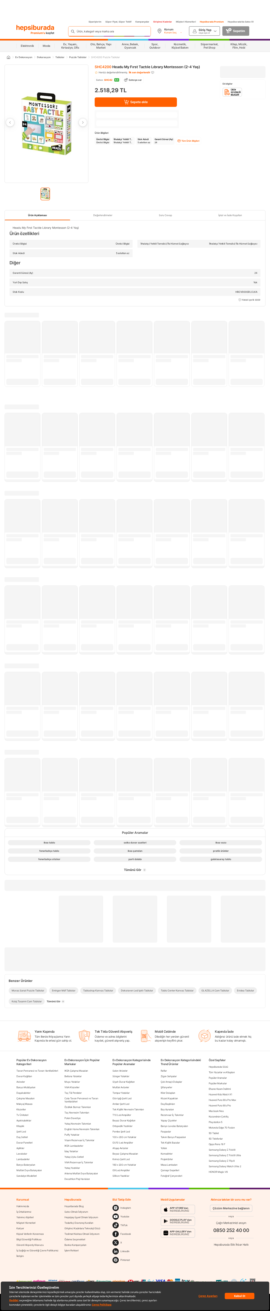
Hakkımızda (22, 1206)
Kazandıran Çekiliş (218, 1116)
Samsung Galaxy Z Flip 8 (222, 1160)
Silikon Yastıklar (120, 1175)
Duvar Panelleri (24, 1142)
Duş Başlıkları (168, 1103)
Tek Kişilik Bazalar (170, 1142)
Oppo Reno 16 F (217, 1144)
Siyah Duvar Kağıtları (123, 1081)
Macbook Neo (216, 1111)
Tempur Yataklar (121, 1092)
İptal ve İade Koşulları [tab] (230, 215)
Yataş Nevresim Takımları (77, 1123)
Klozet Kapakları (169, 1098)
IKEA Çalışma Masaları (76, 1070)
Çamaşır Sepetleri (170, 1170)
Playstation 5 (215, 1122)
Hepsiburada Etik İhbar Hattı (231, 1244)
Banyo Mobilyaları (25, 1087)
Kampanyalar (142, 21)
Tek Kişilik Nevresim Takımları (128, 1109)
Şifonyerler (166, 1087)
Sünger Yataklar (120, 1076)
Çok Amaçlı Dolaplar (171, 1081)
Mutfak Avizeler (120, 1087)
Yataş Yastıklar (72, 1167)
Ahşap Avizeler (120, 1148)
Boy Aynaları (167, 1109)
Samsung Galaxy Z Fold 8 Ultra (225, 1155)
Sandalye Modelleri (26, 1175)
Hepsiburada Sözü (218, 1066)
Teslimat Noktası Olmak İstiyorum (81, 1233)
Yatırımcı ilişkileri (25, 1217)
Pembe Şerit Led (121, 1131)
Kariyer (20, 1228)
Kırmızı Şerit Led (120, 1159)
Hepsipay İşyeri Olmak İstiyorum (81, 1217)
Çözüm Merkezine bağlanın (231, 1208)
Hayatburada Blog (73, 1206)
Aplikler (20, 1148)
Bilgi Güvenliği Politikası (28, 1239)
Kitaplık (20, 1126)
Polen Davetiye (72, 1118)
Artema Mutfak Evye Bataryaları (81, 1173)
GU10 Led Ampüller (122, 1142)
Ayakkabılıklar (23, 1120)
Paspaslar (166, 1131)
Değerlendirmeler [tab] (102, 215)
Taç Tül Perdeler (72, 1092)
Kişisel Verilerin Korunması (30, 1233)
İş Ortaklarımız (23, 1211)
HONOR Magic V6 (218, 1171)
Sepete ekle (139, 102)
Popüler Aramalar (218, 1077)
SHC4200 (103, 67)
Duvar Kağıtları (24, 1076)
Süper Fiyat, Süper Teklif (118, 21)
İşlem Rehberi (71, 1250)
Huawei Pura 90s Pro (220, 1105)
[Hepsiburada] (35, 28)
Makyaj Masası (24, 1103)
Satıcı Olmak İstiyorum (76, 1211)
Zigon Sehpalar (169, 1076)
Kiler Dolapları (168, 1092)
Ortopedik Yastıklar (122, 1126)
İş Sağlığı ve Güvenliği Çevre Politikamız (37, 1250)
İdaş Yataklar (71, 1151)
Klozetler (21, 1109)
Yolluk (164, 1148)
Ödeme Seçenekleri (74, 1239)
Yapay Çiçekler (169, 1120)
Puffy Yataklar (71, 1134)
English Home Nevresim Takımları (81, 1129)
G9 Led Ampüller (121, 1170)
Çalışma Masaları (25, 1098)
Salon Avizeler (119, 1070)
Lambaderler (23, 1159)
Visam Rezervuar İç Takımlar (79, 1140)
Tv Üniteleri (22, 1114)
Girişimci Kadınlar (162, 21)
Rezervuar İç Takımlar (172, 1114)
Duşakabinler (23, 1092)
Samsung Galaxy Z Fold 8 (222, 1149)
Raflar (164, 1070)
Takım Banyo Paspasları (173, 1137)
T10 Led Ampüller (121, 1114)
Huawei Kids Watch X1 (220, 1094)
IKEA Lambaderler (73, 1145)
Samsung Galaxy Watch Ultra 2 (225, 1166)
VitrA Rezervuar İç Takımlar (78, 1162)
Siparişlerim (95, 21)
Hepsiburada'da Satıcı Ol (241, 21)
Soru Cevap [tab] (165, 215)
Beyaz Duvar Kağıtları (123, 1120)
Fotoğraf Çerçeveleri (171, 1175)
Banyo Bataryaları (25, 1164)
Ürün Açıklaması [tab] (37, 215)
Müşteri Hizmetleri (186, 21)
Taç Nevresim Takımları (76, 1112)
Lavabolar (21, 1153)
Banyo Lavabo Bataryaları (174, 1126)
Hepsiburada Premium (212, 21)
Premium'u (38, 33)
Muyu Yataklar (72, 1081)
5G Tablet (214, 1133)
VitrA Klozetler (71, 1087)
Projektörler (167, 1159)
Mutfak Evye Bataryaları (29, 1170)
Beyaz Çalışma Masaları (125, 1153)
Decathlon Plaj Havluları (77, 1178)
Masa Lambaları (169, 1164)
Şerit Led (21, 1131)
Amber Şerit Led (120, 1103)
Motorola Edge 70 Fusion (222, 1127)
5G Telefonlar (216, 1138)
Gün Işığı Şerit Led (121, 1098)
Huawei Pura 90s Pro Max (222, 1099)
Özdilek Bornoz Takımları (77, 1107)
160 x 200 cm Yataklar (124, 1164)
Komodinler (167, 1153)
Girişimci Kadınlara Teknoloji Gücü (82, 1228)
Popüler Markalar (218, 1083)
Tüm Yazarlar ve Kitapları (222, 1072)
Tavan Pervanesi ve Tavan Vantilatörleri (37, 1070)
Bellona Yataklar (72, 1076)
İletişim (20, 1256)
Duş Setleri (22, 1137)
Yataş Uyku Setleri (74, 1156)
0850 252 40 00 (231, 1230)
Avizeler (20, 1081)
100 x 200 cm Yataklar (124, 1137)
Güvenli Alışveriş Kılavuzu (29, 1244)
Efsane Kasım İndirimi (220, 1088)
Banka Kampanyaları (75, 1244)
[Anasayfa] (8, 57)
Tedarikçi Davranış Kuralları (78, 1222)
